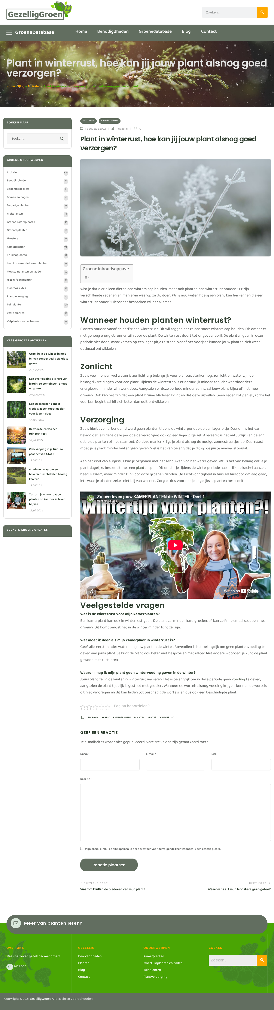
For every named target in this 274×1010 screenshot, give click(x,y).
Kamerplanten (109, 120)
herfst (105, 719)
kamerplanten (122, 719)
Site (213, 755)
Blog (21, 87)
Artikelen (34, 87)
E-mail (151, 755)
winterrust (166, 719)
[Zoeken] (262, 12)
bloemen (93, 719)
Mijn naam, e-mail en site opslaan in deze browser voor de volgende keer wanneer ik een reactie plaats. (153, 849)
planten (139, 719)
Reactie (85, 780)
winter (152, 719)
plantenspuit (146, 468)
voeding (238, 680)
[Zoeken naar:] (37, 139)
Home (10, 87)
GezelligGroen (40, 1000)
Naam (84, 755)
